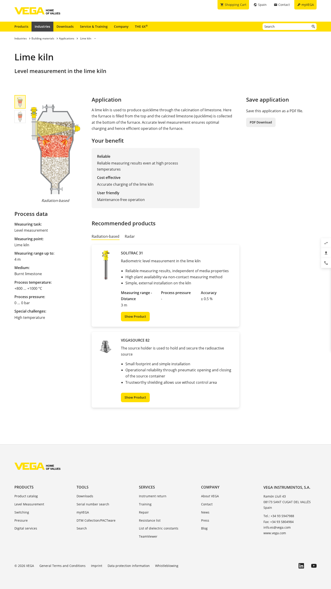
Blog (204, 528)
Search (82, 528)
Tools (82, 487)
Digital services (25, 528)
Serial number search (93, 504)
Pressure (21, 520)
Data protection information (129, 566)
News (205, 512)
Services (147, 487)
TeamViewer (148, 536)
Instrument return (152, 496)
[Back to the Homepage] (37, 466)
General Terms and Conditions (62, 566)
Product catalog (26, 496)
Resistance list (150, 520)
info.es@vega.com (277, 527)
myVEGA (83, 512)
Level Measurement (29, 504)
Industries (42, 26)
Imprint (96, 566)
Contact (207, 504)
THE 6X (141, 26)
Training (145, 504)
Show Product (135, 316)
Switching (21, 512)
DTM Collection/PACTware (96, 520)
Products (21, 26)
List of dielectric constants (158, 528)
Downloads (65, 26)
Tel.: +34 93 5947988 (278, 516)
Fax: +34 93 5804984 (278, 522)
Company (121, 26)
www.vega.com (274, 533)
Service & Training (94, 26)
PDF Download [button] (261, 122)
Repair (144, 512)
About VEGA (210, 496)
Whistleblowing (166, 566)
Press (205, 520)
